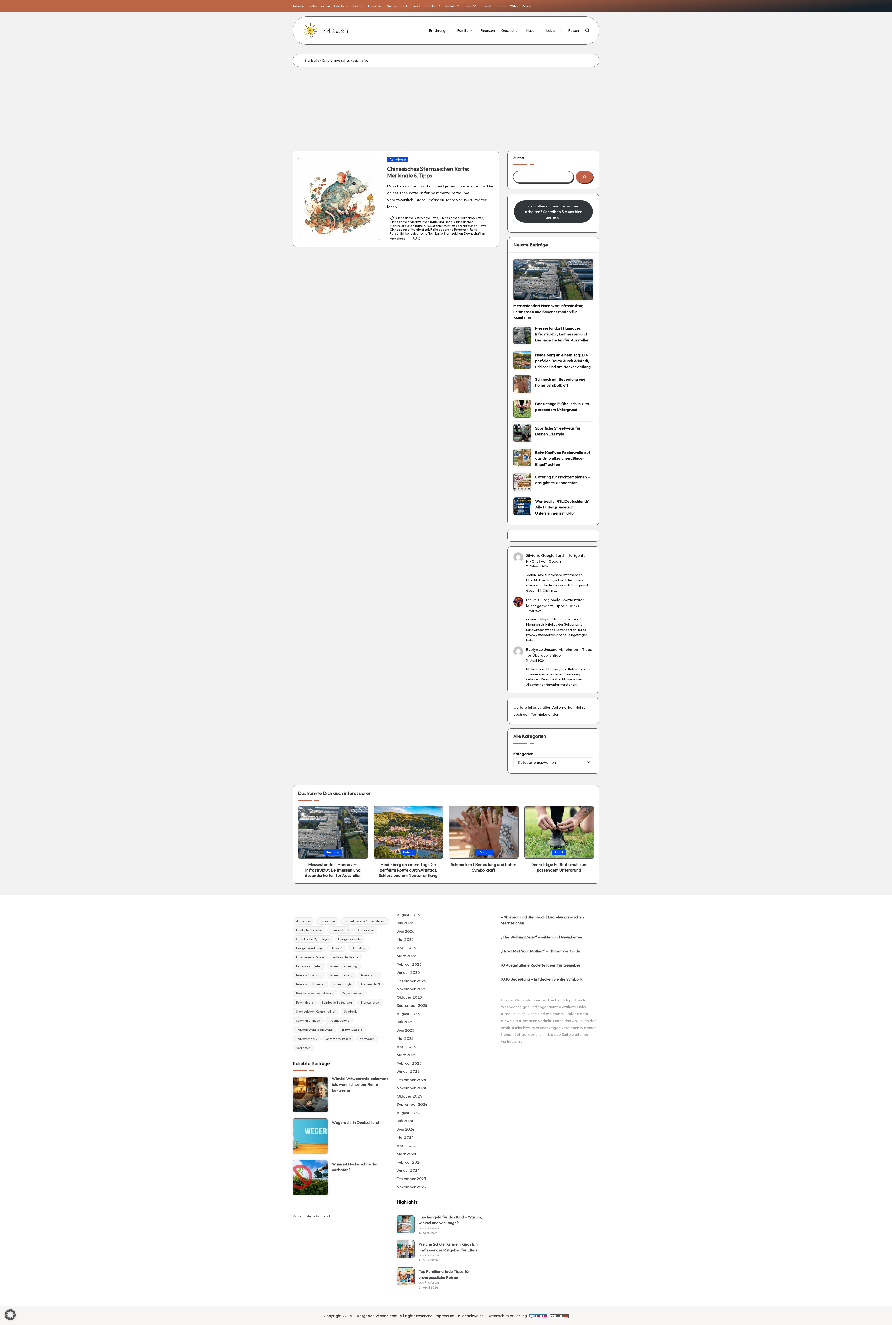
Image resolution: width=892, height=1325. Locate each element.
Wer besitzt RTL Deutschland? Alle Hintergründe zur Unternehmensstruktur (562, 507)
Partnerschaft (370, 984)
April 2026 (406, 947)
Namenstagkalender (310, 984)
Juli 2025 (405, 1021)
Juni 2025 (405, 1030)
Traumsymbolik (306, 1038)
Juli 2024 (405, 1120)
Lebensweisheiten (308, 966)
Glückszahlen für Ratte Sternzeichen (450, 226)
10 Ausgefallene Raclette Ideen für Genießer (540, 965)
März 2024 (406, 1153)
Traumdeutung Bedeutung (314, 1029)
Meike (531, 599)
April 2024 (406, 1145)
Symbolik (350, 1011)
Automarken (563, 707)
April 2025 (406, 1046)
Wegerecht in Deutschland (355, 1122)
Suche (518, 157)
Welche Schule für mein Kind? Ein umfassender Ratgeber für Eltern (448, 1247)
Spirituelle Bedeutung (337, 1002)
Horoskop (358, 948)
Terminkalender (545, 714)
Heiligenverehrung (309, 948)
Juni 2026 (405, 931)
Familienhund (340, 930)
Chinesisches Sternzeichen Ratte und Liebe (421, 222)
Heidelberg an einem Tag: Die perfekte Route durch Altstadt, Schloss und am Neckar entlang (563, 360)
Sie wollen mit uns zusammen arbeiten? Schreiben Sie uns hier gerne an (553, 211)
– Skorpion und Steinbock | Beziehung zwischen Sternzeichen (542, 920)
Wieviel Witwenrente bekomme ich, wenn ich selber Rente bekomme (360, 1084)
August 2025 (408, 1013)
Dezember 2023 (411, 1178)
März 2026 (406, 955)
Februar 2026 (409, 964)
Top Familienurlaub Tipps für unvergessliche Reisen (444, 1274)
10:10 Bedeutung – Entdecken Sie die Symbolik (541, 979)
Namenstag (369, 975)
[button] (10, 1315)
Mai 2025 (405, 1038)
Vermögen (367, 1038)
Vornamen (303, 1048)
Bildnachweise (471, 1315)
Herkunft (337, 948)
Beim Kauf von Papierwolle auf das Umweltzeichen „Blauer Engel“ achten (562, 458)
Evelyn (532, 649)
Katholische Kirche (345, 957)
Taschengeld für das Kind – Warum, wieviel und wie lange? (450, 1219)
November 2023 (411, 1186)
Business (333, 852)
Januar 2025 (408, 1071)
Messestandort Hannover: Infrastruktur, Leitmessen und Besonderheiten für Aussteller (548, 311)
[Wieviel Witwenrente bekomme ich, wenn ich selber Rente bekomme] (310, 1094)
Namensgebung (341, 975)
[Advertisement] (446, 101)
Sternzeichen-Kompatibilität (315, 1011)
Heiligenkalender (350, 939)
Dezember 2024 (411, 1079)
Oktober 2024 (409, 1096)
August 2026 (408, 914)
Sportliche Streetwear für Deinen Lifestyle (558, 431)
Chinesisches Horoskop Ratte (461, 218)
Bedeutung (327, 921)
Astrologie (398, 159)
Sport (559, 852)
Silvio (530, 555)
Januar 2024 (408, 1170)
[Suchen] (584, 177)
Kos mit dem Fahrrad (311, 1215)
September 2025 (412, 1005)
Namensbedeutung (343, 966)
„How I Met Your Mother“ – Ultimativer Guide (540, 950)
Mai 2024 (405, 1137)
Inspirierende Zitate (310, 957)
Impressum (444, 1315)
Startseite (312, 60)
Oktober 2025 (409, 997)
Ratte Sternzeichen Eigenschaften (460, 233)
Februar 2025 (409, 1063)
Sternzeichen (370, 1002)
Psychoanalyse (352, 993)
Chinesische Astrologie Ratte (417, 218)
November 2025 (411, 988)
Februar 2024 (409, 1162)
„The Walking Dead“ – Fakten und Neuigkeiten (541, 937)
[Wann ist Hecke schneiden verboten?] (310, 1177)
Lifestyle (484, 852)
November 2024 (411, 1087)
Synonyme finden (308, 1020)
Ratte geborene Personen (449, 229)
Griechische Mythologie (312, 939)
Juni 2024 (405, 1129)
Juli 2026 (405, 922)
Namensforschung (308, 975)
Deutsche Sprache (309, 930)
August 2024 (408, 1112)
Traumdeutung (339, 1020)
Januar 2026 (408, 972)
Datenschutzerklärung (507, 1315)
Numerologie (343, 984)
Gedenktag (366, 930)
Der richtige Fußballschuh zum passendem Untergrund (562, 406)
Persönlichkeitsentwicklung (315, 993)
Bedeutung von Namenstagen (364, 921)
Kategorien (523, 753)
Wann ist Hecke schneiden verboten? (355, 1166)
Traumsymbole (351, 1029)
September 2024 (412, 1104)
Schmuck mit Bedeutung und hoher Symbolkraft (560, 382)
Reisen (408, 852)
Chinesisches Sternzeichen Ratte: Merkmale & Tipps (428, 172)
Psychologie (304, 1002)
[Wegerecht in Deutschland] (310, 1136)
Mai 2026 (405, 939)
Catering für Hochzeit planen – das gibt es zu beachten (562, 479)
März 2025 (406, 1054)
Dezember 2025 (411, 980)
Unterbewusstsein (338, 1038)
